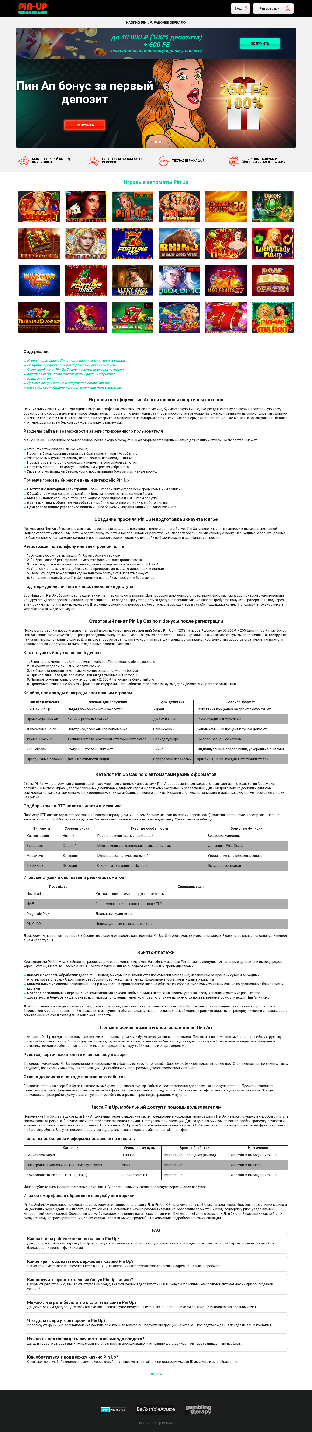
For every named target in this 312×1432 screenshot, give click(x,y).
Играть (156, 1374)
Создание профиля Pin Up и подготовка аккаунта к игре (72, 365)
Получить (84, 125)
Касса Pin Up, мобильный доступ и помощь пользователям (74, 387)
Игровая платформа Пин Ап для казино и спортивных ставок (76, 361)
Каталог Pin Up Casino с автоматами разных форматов (71, 374)
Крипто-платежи (40, 378)
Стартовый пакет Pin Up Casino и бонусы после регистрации (75, 369)
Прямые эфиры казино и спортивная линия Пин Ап (68, 383)
